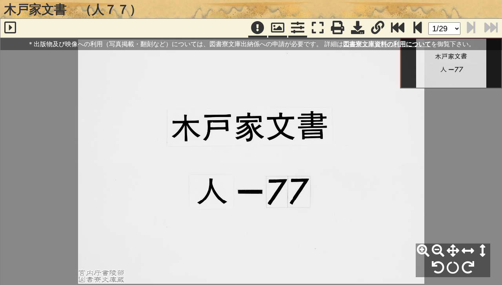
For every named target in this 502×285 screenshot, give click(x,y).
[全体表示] (453, 251)
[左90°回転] (438, 267)
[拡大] (423, 251)
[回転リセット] (453, 267)
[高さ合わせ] (482, 251)
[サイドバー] (10, 28)
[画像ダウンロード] (357, 28)
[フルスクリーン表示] (317, 28)
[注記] (257, 28)
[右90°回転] (467, 267)
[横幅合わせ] (467, 251)
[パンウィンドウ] (277, 28)
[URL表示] (377, 28)
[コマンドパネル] (297, 28)
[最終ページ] (397, 28)
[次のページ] (417, 28)
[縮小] (438, 251)
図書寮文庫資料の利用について (387, 44)
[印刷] (337, 28)
